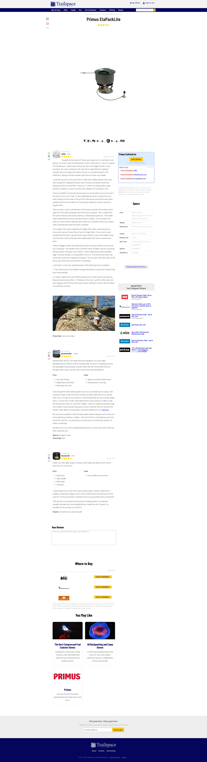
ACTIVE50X (142, 352)
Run (80, 10)
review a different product (137, 163)
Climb (65, 10)
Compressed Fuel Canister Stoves (111, 14)
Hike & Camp (55, 10)
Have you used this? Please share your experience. (71, 531)
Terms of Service (114, 757)
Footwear (103, 10)
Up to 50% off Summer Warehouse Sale (140, 333)
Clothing (112, 10)
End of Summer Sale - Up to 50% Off (142, 341)
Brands (120, 10)
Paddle (73, 10)
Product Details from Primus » (136, 267)
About (94, 751)
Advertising (111, 751)
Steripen (105, 410)
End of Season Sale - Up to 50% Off (142, 315)
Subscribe (118, 730)
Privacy (124, 757)
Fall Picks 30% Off (138, 325)
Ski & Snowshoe (90, 10)
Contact (101, 751)
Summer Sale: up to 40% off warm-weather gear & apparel (141, 306)
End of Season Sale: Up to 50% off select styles (141, 296)
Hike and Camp (89, 14)
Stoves (98, 14)
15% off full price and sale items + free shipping (142, 349)
